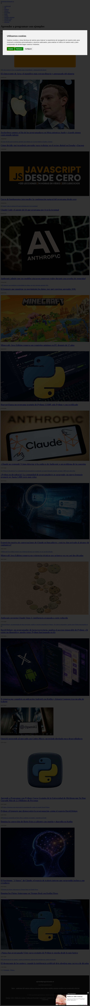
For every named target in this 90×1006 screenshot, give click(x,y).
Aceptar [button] (10, 49)
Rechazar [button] (19, 49)
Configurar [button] (28, 49)
